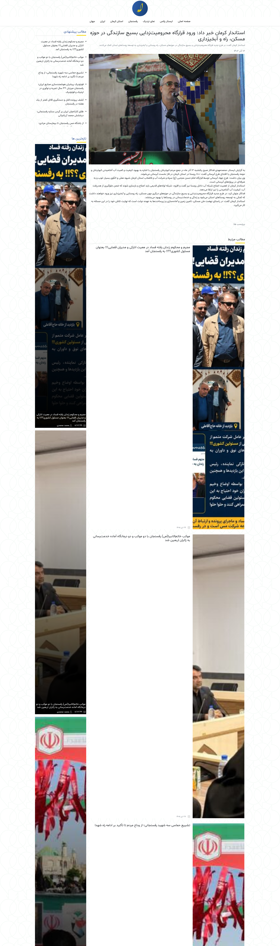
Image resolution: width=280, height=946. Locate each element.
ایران (102, 21)
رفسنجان (133, 21)
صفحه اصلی (184, 21)
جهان (92, 21)
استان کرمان (116, 21)
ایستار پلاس (166, 21)
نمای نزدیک (149, 21)
